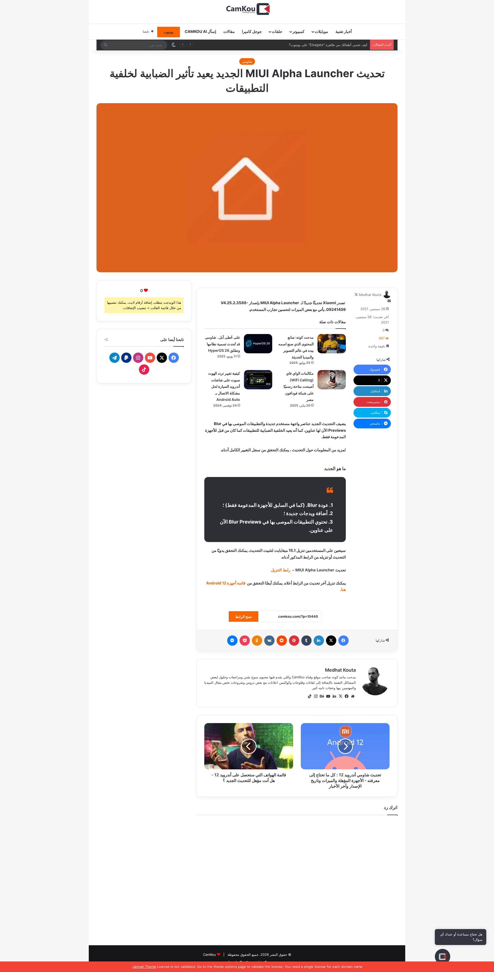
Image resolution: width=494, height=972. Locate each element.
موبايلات (321, 31)
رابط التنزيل (280, 570)
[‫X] (340, 696)
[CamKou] (247, 9)
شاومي (247, 61)
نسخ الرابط (243, 616)
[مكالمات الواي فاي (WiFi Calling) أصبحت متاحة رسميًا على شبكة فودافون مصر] (331, 379)
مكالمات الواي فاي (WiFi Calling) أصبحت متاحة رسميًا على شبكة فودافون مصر (299, 386)
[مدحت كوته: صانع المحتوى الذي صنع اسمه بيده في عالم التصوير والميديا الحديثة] (331, 343)
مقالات (229, 31)
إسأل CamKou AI (200, 31)
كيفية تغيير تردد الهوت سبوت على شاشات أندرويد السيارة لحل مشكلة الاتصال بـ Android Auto (224, 386)
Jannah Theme (144, 967)
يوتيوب (168, 32)
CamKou (209, 954)
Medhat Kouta (370, 295)
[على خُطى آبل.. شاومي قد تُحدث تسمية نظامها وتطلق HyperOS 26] (258, 343)
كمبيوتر (298, 31)
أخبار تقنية (344, 31)
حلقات (277, 31)
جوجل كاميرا (252, 31)
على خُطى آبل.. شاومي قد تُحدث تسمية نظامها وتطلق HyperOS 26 (222, 344)
